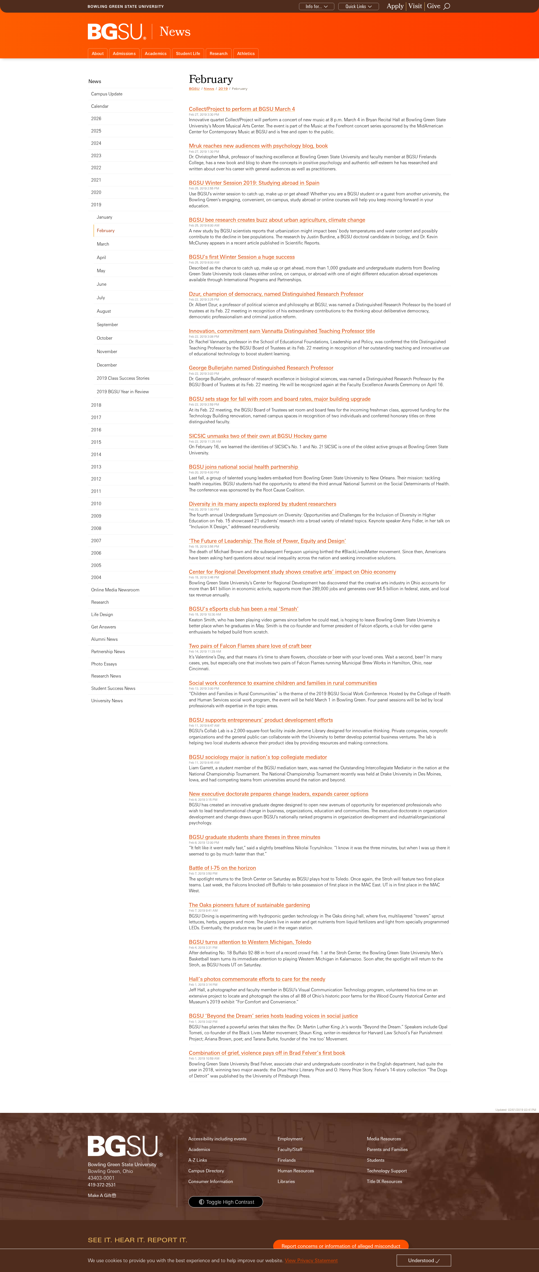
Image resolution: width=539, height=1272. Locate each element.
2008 (96, 528)
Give (433, 6)
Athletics (246, 53)
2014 (96, 454)
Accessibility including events (217, 1138)
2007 (96, 540)
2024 (96, 143)
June (101, 284)
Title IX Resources (384, 1181)
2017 (96, 417)
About (98, 53)
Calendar (99, 106)
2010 (96, 503)
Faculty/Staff (290, 1149)
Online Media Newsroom (115, 589)
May (101, 270)
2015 (96, 442)
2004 (96, 577)
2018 (96, 405)
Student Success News (113, 688)
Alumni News (104, 639)
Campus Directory (206, 1170)
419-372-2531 (102, 1185)
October (104, 338)
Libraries (286, 1181)
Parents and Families (387, 1149)
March (103, 244)
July (101, 297)
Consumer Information (210, 1181)
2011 (96, 491)
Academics (155, 53)
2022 (96, 167)
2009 (96, 516)
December (107, 365)
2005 (96, 565)
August (104, 311)
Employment (290, 1138)
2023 (96, 155)
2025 (96, 131)
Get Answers (103, 627)
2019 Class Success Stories (123, 378)
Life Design (102, 614)
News (209, 89)
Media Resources (384, 1138)
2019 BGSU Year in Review (123, 391)
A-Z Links (197, 1160)
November (107, 351)
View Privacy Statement (311, 1260)
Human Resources (296, 1170)
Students (376, 1160)
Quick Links (356, 6)
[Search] (447, 6)
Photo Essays (104, 664)
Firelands (287, 1160)
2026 (96, 118)
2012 (96, 479)
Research (219, 53)
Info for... (314, 6)
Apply (395, 6)
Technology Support (387, 1170)
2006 (96, 553)
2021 (96, 180)
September (107, 324)
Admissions (124, 53)
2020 (96, 192)
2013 (96, 467)
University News (107, 700)
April (101, 257)
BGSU (194, 89)
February (106, 230)
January (104, 217)
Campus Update (106, 94)
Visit (415, 6)
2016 (96, 430)
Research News (106, 676)
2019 (223, 89)
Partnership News (108, 651)
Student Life (188, 53)
